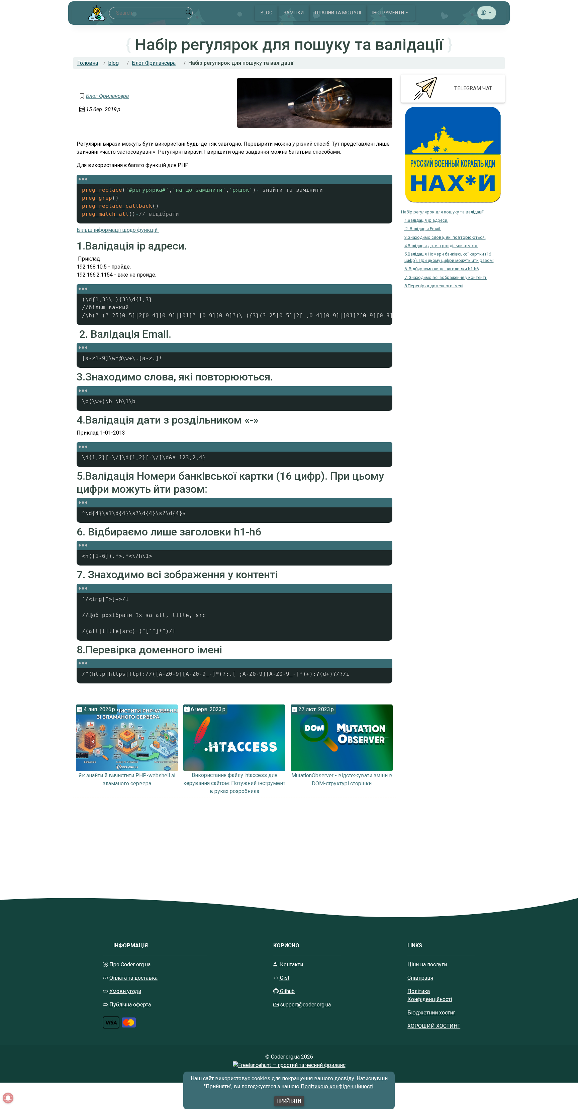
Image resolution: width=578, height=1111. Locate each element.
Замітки (294, 12)
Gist (284, 978)
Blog (266, 12)
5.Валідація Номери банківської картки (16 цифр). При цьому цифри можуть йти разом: (449, 257)
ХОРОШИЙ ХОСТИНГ (433, 1026)
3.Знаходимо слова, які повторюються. (445, 237)
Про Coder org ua (130, 964)
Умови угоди (125, 991)
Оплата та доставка (133, 978)
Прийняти (289, 1101)
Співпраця (420, 978)
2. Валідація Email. (422, 228)
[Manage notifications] (8, 1098)
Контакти (291, 964)
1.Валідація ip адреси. (426, 220)
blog (113, 63)
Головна (87, 63)
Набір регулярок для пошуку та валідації (442, 211)
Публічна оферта (130, 1004)
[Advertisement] (234, 844)
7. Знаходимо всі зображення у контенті (445, 277)
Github (287, 991)
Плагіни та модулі (338, 12)
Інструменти (388, 12)
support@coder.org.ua (305, 1004)
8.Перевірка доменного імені (433, 285)
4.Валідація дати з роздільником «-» (441, 245)
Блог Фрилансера (154, 63)
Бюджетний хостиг (431, 1012)
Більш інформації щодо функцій (118, 230)
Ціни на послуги (427, 964)
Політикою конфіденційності (337, 1086)
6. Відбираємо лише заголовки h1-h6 (441, 268)
